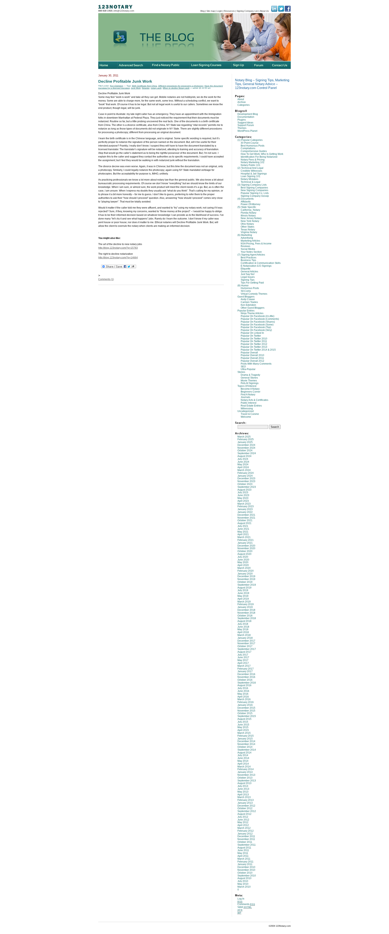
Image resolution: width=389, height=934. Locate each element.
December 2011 (246, 836)
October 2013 (244, 777)
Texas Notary (248, 229)
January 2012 (245, 833)
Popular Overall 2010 (252, 355)
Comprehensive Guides (254, 151)
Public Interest (248, 402)
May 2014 (242, 761)
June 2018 (243, 626)
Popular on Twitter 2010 (254, 338)
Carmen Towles (249, 302)
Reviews (245, 246)
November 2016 (246, 677)
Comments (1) (106, 279)
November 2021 (246, 517)
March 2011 (243, 858)
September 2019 (246, 584)
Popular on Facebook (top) (256, 327)
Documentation (245, 117)
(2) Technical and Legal (250, 168)
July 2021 (242, 526)
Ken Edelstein (248, 305)
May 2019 (242, 596)
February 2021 (245, 540)
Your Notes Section (251, 251)
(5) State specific (246, 207)
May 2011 (242, 853)
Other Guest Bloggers (252, 307)
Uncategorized (245, 411)
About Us (264, 11)
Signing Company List (247, 11)
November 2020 (246, 548)
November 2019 (246, 579)
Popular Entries (245, 310)
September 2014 (246, 749)
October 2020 (244, 551)
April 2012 (243, 825)
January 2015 (245, 738)
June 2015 (243, 724)
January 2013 (245, 802)
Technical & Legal (250, 182)
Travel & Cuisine (250, 414)
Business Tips (248, 260)
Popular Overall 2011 (252, 358)
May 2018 (242, 629)
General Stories (249, 377)
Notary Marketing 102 (252, 162)
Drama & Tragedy (250, 374)
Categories (243, 105)
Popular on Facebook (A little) (257, 316)
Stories (241, 372)
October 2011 (244, 842)
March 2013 (244, 797)
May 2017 (242, 660)
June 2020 (243, 559)
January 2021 (245, 542)
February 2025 (245, 439)
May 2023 (242, 498)
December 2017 (246, 640)
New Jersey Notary (251, 218)
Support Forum (245, 125)
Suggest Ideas (245, 122)
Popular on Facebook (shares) (258, 321)
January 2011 (244, 864)
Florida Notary (248, 212)
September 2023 (246, 487)
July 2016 (242, 688)
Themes (241, 128)
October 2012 (244, 808)
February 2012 (245, 830)
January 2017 (245, 671)
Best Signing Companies (254, 187)
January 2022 (245, 512)
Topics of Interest (246, 386)
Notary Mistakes (249, 179)
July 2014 (242, 755)
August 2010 (244, 878)
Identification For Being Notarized (259, 156)
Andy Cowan (248, 299)
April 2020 (243, 565)
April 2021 (243, 534)
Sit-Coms (246, 291)
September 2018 (246, 618)
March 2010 (244, 886)
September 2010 (246, 875)
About (240, 99)
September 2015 (246, 716)
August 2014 (244, 752)
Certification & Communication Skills (261, 263)
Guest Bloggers (245, 296)
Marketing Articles (250, 240)
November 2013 (246, 775)
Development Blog (247, 114)
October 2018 (244, 615)
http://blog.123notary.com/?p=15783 (118, 247)
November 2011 (246, 839)
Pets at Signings (250, 383)
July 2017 (242, 654)
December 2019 (246, 576)
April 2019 (243, 598)
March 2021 (244, 537)
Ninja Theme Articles (252, 313)
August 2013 (244, 783)
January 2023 (245, 509)
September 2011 (246, 844)
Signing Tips (247, 279)
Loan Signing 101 (250, 176)
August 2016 (244, 685)
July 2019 (242, 590)
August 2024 (244, 456)
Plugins (241, 119)
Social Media (248, 249)
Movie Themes (249, 380)
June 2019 (243, 593)
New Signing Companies (254, 190)
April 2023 (243, 501)
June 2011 (243, 850)
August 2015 (244, 719)
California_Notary (250, 210)
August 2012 (244, 814)
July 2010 (242, 881)
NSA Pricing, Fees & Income (256, 243)
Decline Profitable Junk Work (125, 81)
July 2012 (242, 816)
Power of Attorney (250, 204)
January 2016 (245, 705)
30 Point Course (250, 142)
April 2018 (243, 632)
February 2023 (245, 506)
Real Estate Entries (251, 405)
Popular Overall (249, 352)
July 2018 (242, 624)
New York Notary (250, 221)
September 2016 (246, 682)
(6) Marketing (244, 235)
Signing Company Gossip (255, 196)
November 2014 (246, 744)
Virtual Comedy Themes (254, 293)
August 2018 (244, 621)
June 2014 (243, 758)
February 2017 (245, 668)
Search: (240, 422)
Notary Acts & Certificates (254, 400)
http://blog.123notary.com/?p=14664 (118, 257)
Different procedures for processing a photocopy (180, 86)
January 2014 (245, 772)
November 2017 (246, 643)
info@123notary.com (124, 11)
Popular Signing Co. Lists (255, 193)
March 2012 (244, 828)
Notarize (146, 88)
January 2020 (245, 573)
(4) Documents (245, 198)
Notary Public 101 (250, 165)
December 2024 (246, 445)
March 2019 (244, 601)
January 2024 (245, 475)
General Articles (249, 271)
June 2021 (243, 528)
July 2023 (242, 492)
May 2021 (242, 531)
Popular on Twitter (251, 335)
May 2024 (242, 464)
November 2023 (246, 481)
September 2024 (246, 453)
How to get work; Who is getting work (262, 154)
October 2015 (244, 713)
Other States (247, 226)
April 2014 (243, 763)
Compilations (248, 148)
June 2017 (243, 657)
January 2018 (245, 638)
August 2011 (244, 847)
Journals (245, 397)
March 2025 (244, 436)
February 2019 (245, 604)
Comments (246, 904)
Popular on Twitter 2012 (254, 344)
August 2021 (244, 523)
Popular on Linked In (252, 333)
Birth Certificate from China (144, 86)
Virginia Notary (249, 232)
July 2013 (242, 786)
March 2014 (244, 766)
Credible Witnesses (251, 170)
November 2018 (246, 612)
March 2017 (244, 665)
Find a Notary (248, 394)
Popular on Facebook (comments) (260, 319)
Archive (241, 102)
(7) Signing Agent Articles (251, 254)
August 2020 (244, 554)
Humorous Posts (250, 288)
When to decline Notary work (176, 88)
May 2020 (242, 562)
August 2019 (244, 587)
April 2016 (243, 696)
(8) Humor (243, 285)
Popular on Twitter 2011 (254, 341)
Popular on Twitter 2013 (254, 347)
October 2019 (244, 582)
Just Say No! (247, 274)
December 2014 (246, 741)
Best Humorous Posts (252, 145)
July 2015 (242, 721)
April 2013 (243, 794)
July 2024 (242, 459)
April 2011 (243, 856)
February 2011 (245, 861)
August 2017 (244, 651)
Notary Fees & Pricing (253, 159)
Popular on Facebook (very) (256, 330)
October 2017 (244, 646)
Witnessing (247, 408)
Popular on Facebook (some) (257, 324)
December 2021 (246, 515)
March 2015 (244, 733)
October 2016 (244, 679)
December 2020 (246, 545)
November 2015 (246, 710)
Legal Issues (248, 277)
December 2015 (246, 707)
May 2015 (242, 727)
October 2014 (244, 747)
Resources (229, 11)
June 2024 (243, 461)
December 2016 (246, 674)
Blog (202, 11)
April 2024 (243, 467)
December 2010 (246, 867)
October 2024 (244, 450)
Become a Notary (250, 388)
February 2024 (245, 473)
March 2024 (244, 470)
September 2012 (246, 811)
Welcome (246, 416)
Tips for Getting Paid (252, 282)
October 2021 (244, 520)
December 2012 (246, 805)
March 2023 (244, 503)
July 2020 (242, 556)
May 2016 (242, 693)
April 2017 (243, 663)
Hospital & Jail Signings (254, 173)
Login (219, 11)
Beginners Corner (250, 391)
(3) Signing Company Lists (252, 184)
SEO (243, 366)
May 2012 (242, 822)
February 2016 (245, 702)
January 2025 (245, 442)
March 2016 (244, 699)
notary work (156, 88)
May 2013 (242, 791)
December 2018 (246, 610)
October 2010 (244, 872)
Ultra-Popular (248, 369)
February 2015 (245, 735)
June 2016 (243, 691)
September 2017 (246, 649)
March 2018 (244, 635)
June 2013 (243, 788)
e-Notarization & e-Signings (256, 265)
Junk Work (136, 88)
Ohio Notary (247, 224)
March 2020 (244, 568)
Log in (240, 898)
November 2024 (246, 447)
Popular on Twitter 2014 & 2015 (258, 349)
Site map (210, 11)
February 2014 (245, 769)
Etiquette (245, 268)
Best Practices (248, 257)
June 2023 (243, 495)
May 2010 (242, 884)
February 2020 (245, 570)
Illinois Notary (248, 215)
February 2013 (245, 800)
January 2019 (245, 607)
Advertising (247, 237)
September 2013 (246, 780)
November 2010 (246, 870)
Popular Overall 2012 (252, 360)
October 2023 (244, 484)
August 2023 (244, 489)
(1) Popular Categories (250, 140)
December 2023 (246, 478)
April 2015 (243, 730)
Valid (244, 907)
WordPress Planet (247, 130)
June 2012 (243, 819)
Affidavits (246, 201)
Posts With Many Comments (256, 363)
